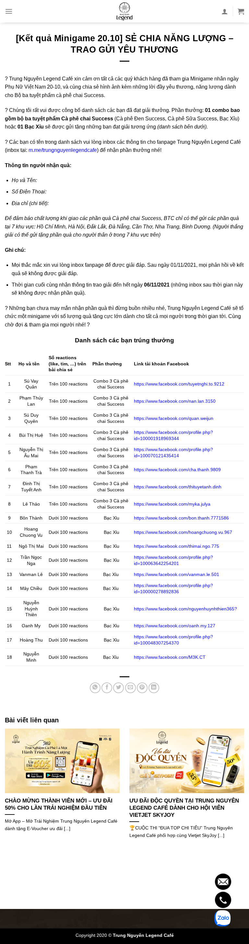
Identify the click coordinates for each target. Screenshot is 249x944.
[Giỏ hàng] (241, 11)
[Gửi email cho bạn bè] (130, 687)
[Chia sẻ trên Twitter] (118, 687)
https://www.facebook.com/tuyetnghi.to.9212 (179, 383)
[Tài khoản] (224, 11)
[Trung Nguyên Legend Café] (124, 11)
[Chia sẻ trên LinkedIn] (153, 687)
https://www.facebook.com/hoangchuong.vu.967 (183, 532)
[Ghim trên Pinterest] (142, 687)
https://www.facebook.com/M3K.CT (170, 657)
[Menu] (9, 11)
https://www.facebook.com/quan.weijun (173, 418)
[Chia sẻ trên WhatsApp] (95, 687)
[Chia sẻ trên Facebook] (106, 687)
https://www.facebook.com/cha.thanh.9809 (177, 469)
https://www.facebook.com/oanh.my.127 (175, 625)
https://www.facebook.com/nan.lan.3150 (175, 401)
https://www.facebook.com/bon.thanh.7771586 (182, 518)
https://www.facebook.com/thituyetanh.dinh (177, 486)
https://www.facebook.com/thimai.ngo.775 (177, 546)
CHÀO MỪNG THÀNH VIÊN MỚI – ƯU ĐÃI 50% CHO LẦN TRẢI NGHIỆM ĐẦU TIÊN (59, 804)
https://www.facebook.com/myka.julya (172, 504)
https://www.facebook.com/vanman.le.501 (177, 574)
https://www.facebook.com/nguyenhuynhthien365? (185, 608)
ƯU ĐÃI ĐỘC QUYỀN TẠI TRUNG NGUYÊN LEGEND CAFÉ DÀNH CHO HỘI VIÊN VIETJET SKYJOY (184, 808)
